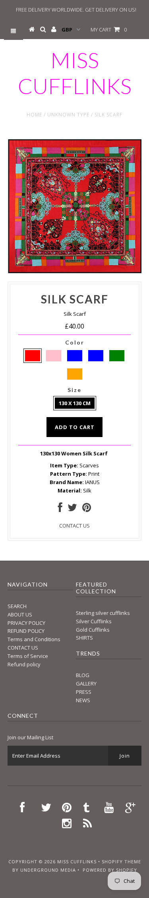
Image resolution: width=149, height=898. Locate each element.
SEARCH (17, 606)
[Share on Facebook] (60, 509)
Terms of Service (28, 656)
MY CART (109, 29)
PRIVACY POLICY (26, 622)
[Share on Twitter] (72, 509)
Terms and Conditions (34, 639)
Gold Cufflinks (93, 629)
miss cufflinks (75, 73)
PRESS (83, 691)
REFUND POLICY (26, 630)
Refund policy (24, 664)
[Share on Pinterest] (86, 509)
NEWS (83, 700)
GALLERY (86, 683)
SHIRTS (84, 637)
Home (34, 114)
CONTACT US (74, 525)
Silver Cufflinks (94, 621)
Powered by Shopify (110, 870)
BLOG (82, 675)
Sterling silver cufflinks (103, 612)
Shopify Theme (121, 862)
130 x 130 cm (75, 403)
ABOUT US (20, 614)
